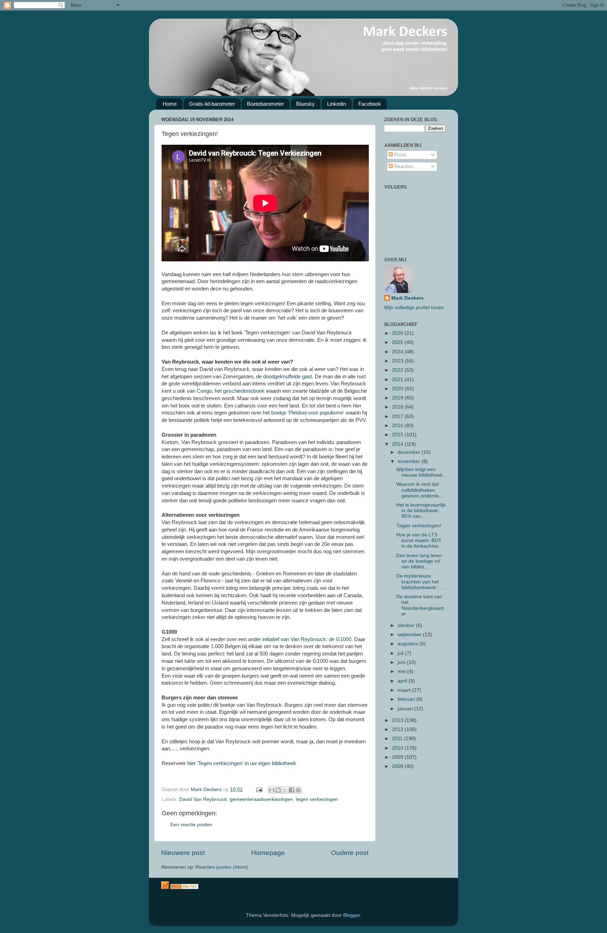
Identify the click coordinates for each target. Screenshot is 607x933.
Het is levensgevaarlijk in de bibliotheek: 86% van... (421, 510)
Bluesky (305, 104)
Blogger (351, 915)
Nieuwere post (183, 852)
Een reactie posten (191, 824)
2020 (398, 388)
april (403, 681)
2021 (398, 379)
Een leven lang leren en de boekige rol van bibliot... (419, 561)
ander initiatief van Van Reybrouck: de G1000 (299, 639)
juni (402, 662)
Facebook (369, 104)
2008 (398, 766)
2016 (398, 425)
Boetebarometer (265, 104)
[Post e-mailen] (259, 789)
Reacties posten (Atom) (222, 867)
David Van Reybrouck (203, 799)
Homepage (268, 852)
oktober (407, 625)
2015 (398, 434)
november (410, 461)
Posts (399, 154)
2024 (398, 351)
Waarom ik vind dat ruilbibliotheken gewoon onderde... (419, 490)
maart (405, 690)
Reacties (403, 166)
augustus (408, 643)
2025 (398, 342)
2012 (398, 729)
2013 (398, 720)
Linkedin (336, 104)
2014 (398, 444)
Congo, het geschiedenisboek (231, 391)
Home (170, 104)
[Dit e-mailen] (271, 790)
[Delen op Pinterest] (298, 790)
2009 (398, 757)
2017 (398, 416)
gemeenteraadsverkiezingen (261, 799)
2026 (398, 333)
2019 (398, 397)
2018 (398, 407)
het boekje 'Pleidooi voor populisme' (303, 413)
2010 (398, 748)
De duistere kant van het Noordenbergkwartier (420, 605)
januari (406, 708)
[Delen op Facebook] (291, 790)
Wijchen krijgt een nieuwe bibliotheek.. (420, 472)
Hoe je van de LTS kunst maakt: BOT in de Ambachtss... (419, 540)
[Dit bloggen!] (278, 790)
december (410, 452)
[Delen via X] (284, 790)
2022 (398, 370)
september (410, 634)
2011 (398, 738)
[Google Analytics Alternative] (184, 887)
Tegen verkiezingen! (418, 525)
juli (401, 653)
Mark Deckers (407, 298)
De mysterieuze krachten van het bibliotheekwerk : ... (420, 581)
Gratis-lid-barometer (212, 104)
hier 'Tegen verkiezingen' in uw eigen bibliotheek (241, 763)
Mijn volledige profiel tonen (414, 307)
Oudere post (349, 852)
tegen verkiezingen (317, 799)
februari (407, 699)
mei (402, 671)
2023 (398, 361)
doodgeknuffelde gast (287, 376)
